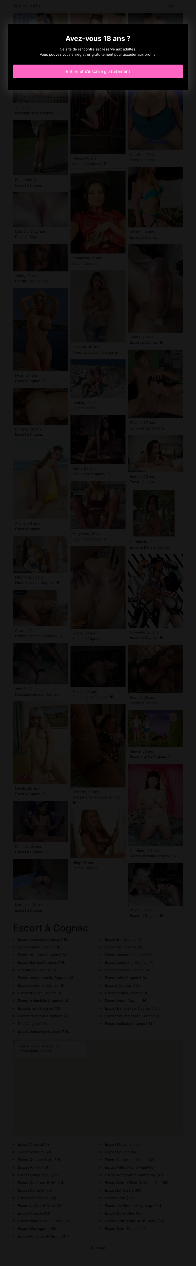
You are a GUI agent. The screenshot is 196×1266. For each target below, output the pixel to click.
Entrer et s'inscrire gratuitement (98, 71)
